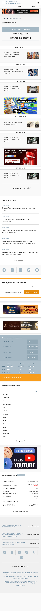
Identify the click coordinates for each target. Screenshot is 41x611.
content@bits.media (33, 534)
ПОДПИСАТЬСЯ (31, 292)
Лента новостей (9, 200)
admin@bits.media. (22, 578)
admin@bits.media (33, 526)
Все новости (19, 261)
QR (33, 583)
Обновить (19, 441)
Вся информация (19, 511)
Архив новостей (20, 585)
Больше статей (21, 189)
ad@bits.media (34, 543)
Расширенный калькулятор (11, 377)
